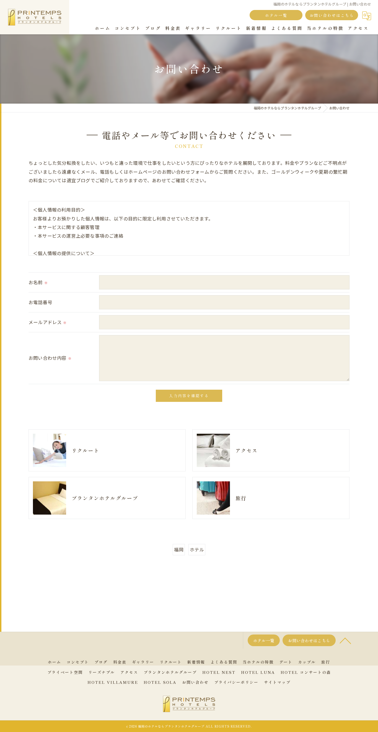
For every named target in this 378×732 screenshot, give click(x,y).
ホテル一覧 (276, 15)
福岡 (178, 549)
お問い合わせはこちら (332, 15)
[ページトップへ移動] (345, 640)
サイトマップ (277, 682)
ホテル (197, 549)
